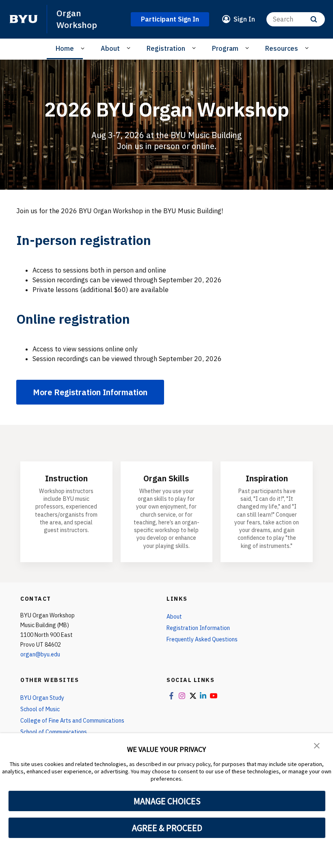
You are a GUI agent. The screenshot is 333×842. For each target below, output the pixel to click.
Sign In (244, 19)
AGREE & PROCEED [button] (167, 827)
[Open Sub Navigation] (84, 48)
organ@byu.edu (40, 654)
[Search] (314, 19)
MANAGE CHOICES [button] (167, 801)
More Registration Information (90, 392)
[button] (317, 745)
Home (65, 48)
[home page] (23, 19)
